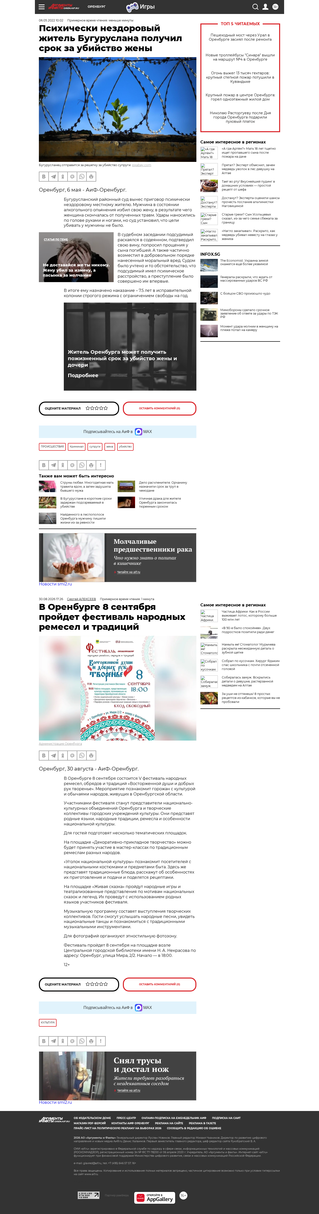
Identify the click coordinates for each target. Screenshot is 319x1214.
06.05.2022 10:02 (51, 20)
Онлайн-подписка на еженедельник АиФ (174, 1118)
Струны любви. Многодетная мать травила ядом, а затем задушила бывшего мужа (87, 486)
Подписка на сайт (226, 1118)
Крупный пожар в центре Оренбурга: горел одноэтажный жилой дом (240, 97)
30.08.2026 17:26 (51, 599)
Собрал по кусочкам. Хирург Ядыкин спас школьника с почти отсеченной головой (251, 665)
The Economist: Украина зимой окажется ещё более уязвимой (244, 262)
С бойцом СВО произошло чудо (245, 293)
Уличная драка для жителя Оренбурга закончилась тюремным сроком (160, 502)
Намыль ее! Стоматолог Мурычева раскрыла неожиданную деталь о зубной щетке (248, 648)
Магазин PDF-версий (90, 1123)
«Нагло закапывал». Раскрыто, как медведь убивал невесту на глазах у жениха (250, 235)
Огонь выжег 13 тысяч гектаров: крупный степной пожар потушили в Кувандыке (240, 77)
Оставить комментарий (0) (159, 408)
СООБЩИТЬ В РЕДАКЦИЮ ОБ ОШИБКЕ (194, 1128)
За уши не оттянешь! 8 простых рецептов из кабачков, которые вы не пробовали (251, 698)
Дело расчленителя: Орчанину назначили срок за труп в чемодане (163, 486)
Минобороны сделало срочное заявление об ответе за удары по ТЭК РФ (249, 313)
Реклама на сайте (169, 1123)
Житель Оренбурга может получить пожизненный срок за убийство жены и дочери (122, 358)
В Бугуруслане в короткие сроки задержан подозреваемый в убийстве (86, 502)
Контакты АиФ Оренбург (130, 1123)
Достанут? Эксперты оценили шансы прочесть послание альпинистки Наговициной (251, 202)
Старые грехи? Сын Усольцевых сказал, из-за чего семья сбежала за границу (250, 218)
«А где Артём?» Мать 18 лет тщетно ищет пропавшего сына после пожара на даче (249, 152)
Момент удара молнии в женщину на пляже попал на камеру (249, 328)
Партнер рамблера (117, 1195)
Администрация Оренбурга (60, 744)
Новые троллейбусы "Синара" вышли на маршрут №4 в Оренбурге (240, 57)
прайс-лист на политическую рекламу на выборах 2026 (117, 1128)
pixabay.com (141, 165)
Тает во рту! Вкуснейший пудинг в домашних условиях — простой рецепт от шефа (248, 185)
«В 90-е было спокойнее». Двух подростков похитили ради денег (248, 630)
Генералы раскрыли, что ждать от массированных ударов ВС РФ (246, 278)
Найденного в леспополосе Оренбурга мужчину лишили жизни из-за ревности (83, 518)
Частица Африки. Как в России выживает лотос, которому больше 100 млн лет (249, 615)
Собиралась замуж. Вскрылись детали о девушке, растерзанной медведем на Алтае (247, 681)
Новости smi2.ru (55, 584)
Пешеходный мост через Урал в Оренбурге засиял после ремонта (240, 37)
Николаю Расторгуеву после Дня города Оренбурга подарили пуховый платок (240, 117)
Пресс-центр (126, 1118)
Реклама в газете (202, 1123)
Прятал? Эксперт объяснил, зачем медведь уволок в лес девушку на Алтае (248, 169)
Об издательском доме (92, 1118)
